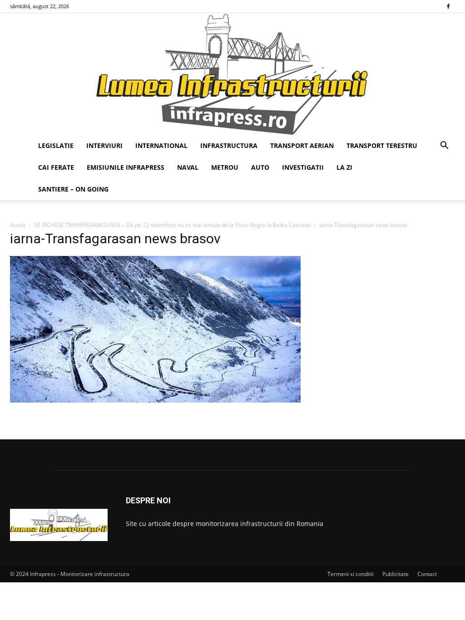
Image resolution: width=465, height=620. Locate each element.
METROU (224, 167)
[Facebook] (448, 6)
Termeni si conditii (350, 574)
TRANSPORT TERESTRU (381, 145)
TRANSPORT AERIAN (302, 145)
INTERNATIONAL (161, 145)
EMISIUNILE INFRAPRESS (125, 167)
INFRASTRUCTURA (228, 145)
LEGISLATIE (56, 145)
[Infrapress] (232, 74)
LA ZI (344, 167)
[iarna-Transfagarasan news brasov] (155, 400)
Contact (427, 574)
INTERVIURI (104, 145)
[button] (444, 146)
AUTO (260, 167)
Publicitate (395, 574)
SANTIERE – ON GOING (73, 189)
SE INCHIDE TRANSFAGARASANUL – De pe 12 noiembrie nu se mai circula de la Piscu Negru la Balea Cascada (172, 225)
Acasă (17, 225)
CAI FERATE (56, 167)
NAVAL (187, 167)
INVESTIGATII (303, 167)
